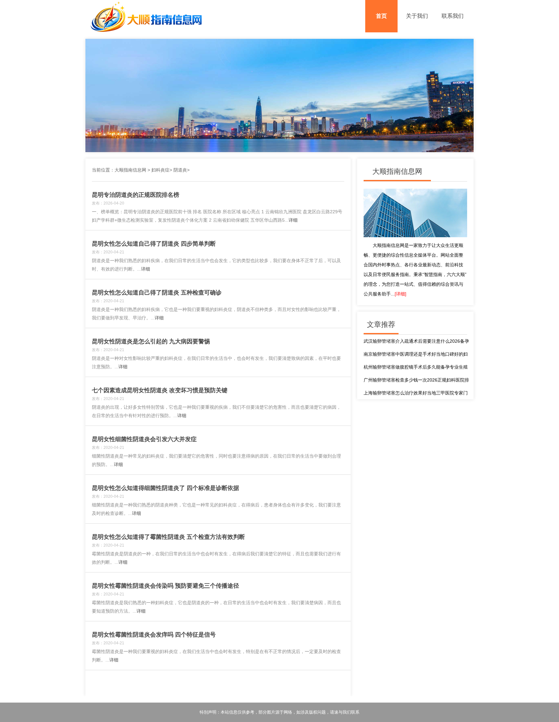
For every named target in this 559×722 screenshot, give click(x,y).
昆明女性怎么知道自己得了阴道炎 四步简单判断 (154, 243)
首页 (381, 16)
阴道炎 (180, 169)
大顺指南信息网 (130, 169)
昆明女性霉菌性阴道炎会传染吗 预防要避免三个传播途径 (165, 586)
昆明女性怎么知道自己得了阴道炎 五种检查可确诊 (157, 292)
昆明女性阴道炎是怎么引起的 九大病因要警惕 (151, 341)
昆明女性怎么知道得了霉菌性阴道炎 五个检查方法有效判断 (168, 537)
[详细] (400, 293)
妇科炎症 (160, 169)
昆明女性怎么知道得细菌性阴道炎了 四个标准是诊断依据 (165, 488)
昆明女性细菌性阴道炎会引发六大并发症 (144, 439)
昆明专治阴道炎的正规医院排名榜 (135, 195)
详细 (293, 220)
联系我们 (453, 16)
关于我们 (417, 16)
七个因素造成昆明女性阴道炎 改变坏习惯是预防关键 (159, 390)
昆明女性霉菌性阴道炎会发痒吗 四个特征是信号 (154, 634)
